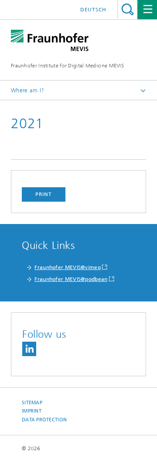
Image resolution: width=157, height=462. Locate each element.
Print (43, 194)
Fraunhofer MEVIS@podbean (70, 279)
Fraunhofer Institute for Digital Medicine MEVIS (67, 66)
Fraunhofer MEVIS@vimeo (67, 267)
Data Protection (44, 420)
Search (127, 9)
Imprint (31, 411)
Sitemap (32, 403)
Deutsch (93, 10)
